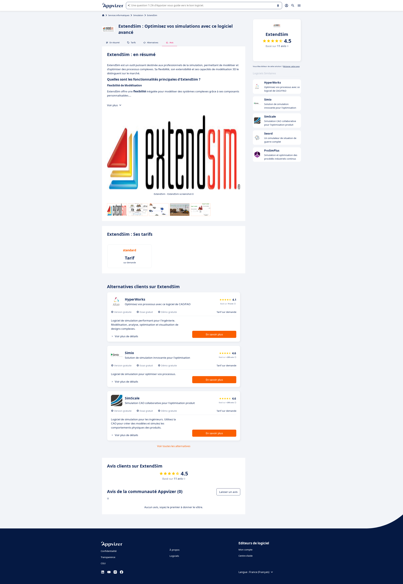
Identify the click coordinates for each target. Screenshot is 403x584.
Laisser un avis (228, 492)
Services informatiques (118, 15)
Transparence (108, 557)
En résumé (114, 42)
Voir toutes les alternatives (173, 446)
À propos (174, 549)
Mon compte (245, 549)
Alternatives (152, 42)
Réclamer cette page (291, 66)
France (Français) (259, 572)
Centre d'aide (245, 555)
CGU (103, 563)
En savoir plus (214, 334)
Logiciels (174, 555)
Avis (171, 42)
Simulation (138, 15)
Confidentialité (108, 551)
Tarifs (133, 42)
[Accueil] (103, 15)
